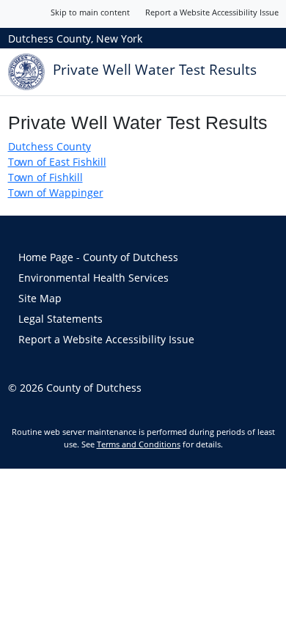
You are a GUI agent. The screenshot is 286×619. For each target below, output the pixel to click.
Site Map (40, 298)
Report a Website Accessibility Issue (212, 12)
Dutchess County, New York (75, 38)
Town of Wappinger (55, 192)
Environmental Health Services (93, 278)
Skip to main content (90, 12)
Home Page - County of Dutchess (98, 257)
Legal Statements (60, 319)
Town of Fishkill (45, 177)
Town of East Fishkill (57, 162)
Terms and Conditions (138, 444)
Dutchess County (49, 146)
